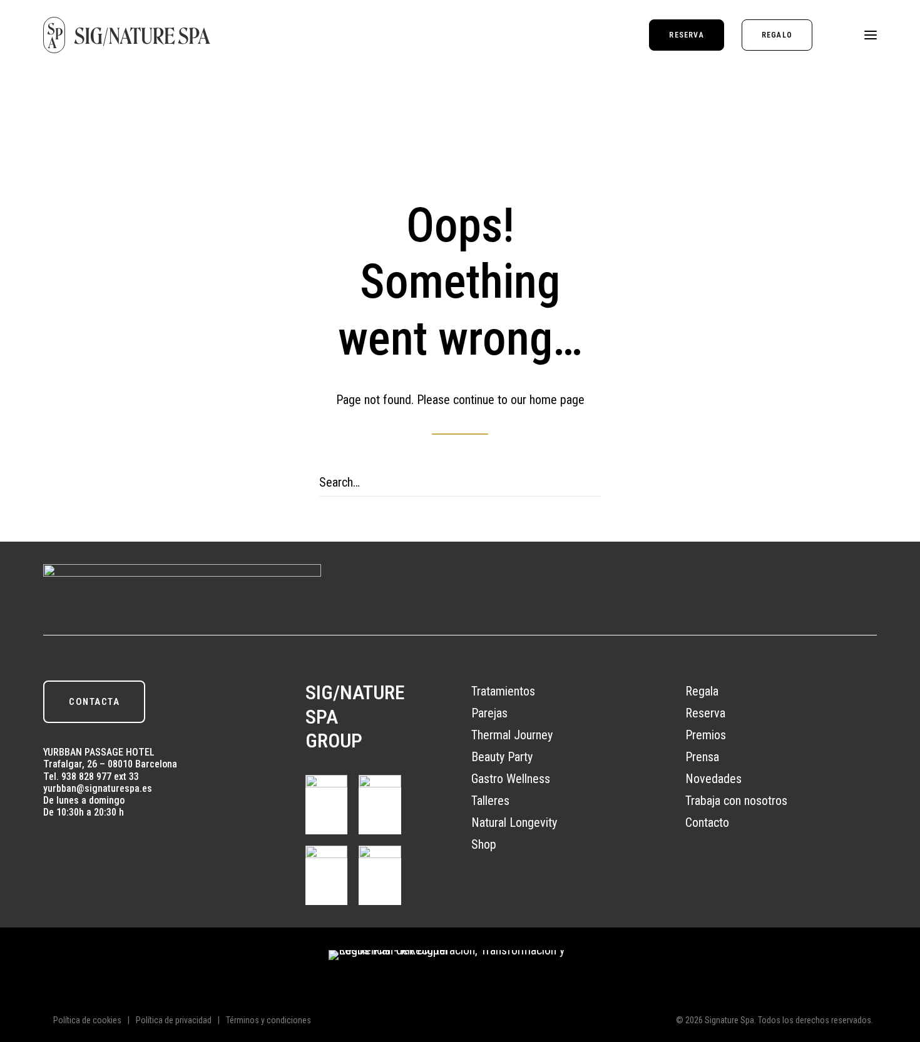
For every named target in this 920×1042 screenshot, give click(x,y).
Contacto (707, 822)
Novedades (713, 778)
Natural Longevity (514, 822)
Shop (483, 844)
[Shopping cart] (834, 35)
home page (557, 399)
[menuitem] (690, 35)
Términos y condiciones (268, 1020)
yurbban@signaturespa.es (97, 788)
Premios (705, 734)
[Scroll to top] (897, 968)
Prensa (702, 756)
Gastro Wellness (510, 778)
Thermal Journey (512, 734)
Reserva (705, 713)
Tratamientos (503, 691)
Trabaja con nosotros (736, 800)
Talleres (490, 800)
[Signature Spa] (127, 35)
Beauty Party (502, 756)
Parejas (489, 713)
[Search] (460, 482)
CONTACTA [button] (94, 701)
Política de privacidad (174, 1020)
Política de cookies (87, 1020)
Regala (701, 691)
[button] (870, 35)
